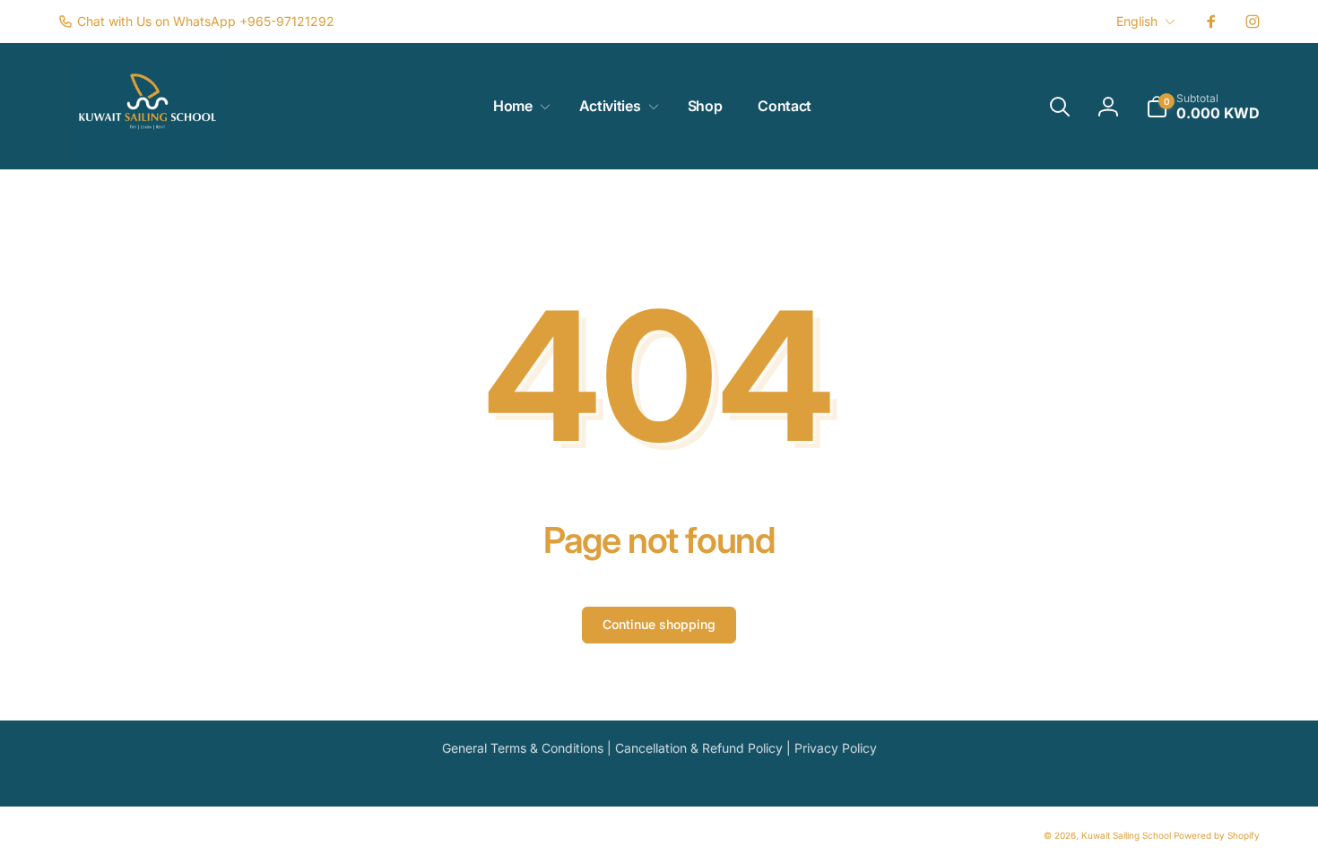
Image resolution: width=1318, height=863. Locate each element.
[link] (196, 21)
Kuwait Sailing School (1126, 835)
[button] (518, 106)
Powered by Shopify (1217, 835)
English (1137, 21)
